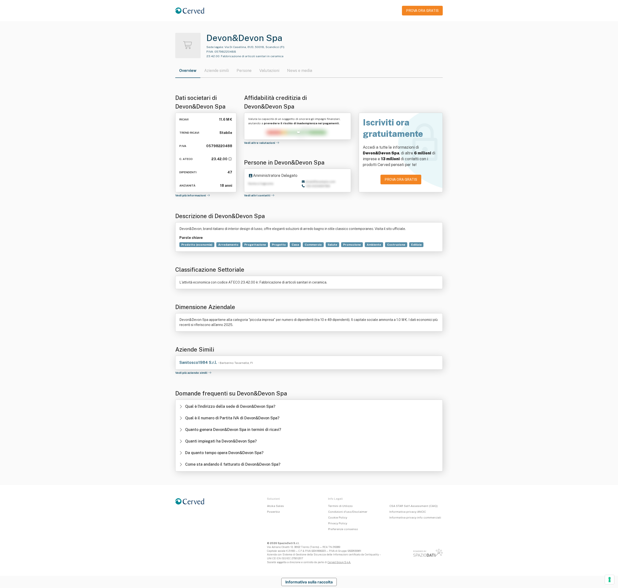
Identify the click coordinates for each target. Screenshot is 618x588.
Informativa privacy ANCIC (407, 511)
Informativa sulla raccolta (309, 582)
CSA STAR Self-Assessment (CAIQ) (413, 506)
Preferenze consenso (343, 529)
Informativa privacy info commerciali (415, 517)
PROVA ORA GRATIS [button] (422, 11)
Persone (244, 70)
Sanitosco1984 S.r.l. (198, 362)
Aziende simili (216, 70)
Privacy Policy (337, 523)
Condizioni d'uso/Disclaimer (347, 511)
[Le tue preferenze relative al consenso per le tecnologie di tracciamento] (609, 579)
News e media (299, 70)
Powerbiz (273, 511)
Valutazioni (269, 70)
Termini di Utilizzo (340, 506)
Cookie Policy (337, 517)
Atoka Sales (275, 506)
